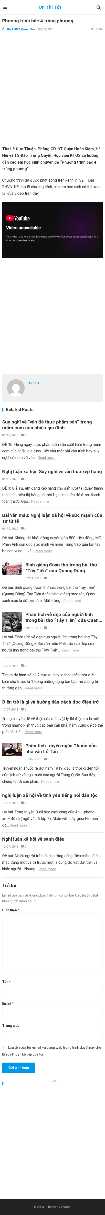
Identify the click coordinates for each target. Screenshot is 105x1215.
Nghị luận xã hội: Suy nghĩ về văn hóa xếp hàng (52, 471)
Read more (46, 458)
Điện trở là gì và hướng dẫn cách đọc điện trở (50, 702)
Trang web (10, 1026)
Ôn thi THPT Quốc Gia (18, 29)
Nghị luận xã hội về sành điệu (33, 839)
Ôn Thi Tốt (50, 7)
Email (8, 1003)
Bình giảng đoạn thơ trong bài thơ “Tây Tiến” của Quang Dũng (61, 567)
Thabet (66, 1207)
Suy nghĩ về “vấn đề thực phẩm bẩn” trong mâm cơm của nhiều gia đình (47, 425)
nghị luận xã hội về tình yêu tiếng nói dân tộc (50, 795)
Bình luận (10, 910)
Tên (6, 982)
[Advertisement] (52, 88)
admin (33, 382)
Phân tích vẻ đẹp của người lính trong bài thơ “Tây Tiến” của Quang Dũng (63, 620)
